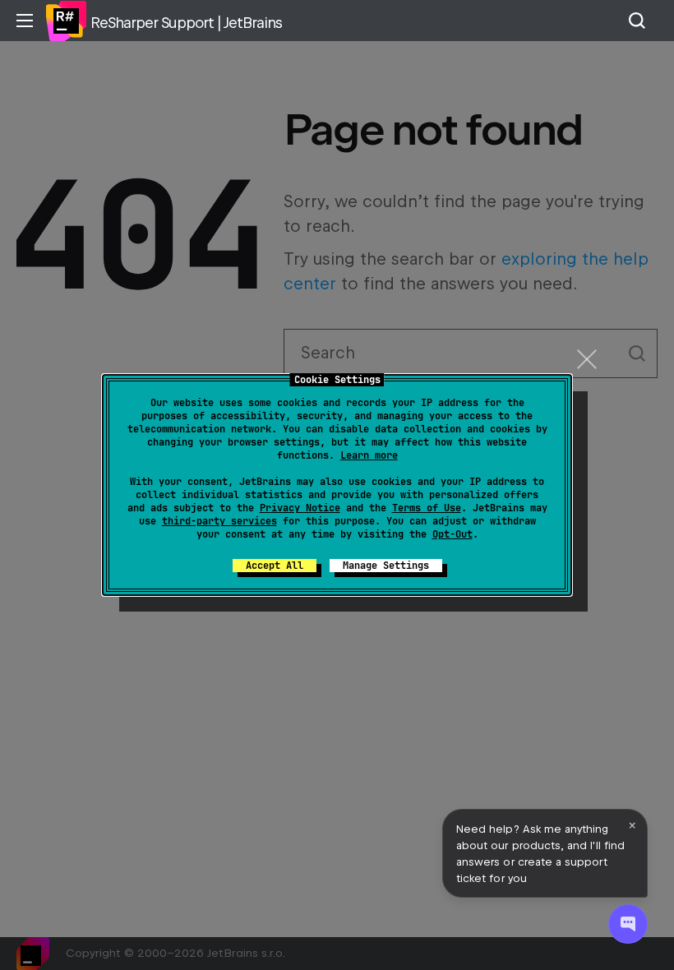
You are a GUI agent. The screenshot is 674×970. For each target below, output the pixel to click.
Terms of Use (426, 508)
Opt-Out (452, 534)
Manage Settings (386, 565)
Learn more (369, 455)
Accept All (274, 565)
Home (65, 20)
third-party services (219, 521)
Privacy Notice (300, 508)
